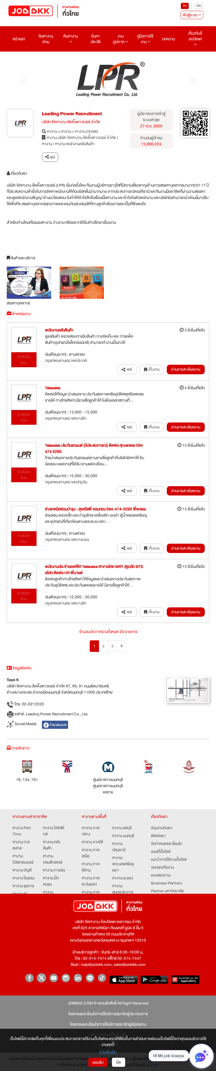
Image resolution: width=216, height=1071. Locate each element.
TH (185, 5)
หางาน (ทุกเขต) (86, 131)
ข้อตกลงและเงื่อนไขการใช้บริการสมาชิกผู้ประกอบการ (108, 1014)
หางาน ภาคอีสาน (91, 867)
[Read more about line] (89, 978)
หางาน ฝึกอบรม (51, 881)
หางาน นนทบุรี (123, 836)
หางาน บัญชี (22, 870)
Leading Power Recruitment (72, 114)
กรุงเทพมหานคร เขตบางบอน (67, 539)
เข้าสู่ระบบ (190, 15)
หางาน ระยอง (122, 878)
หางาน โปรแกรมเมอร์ (23, 859)
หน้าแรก (19, 39)
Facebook (58, 724)
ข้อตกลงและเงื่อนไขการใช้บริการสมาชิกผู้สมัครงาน (108, 1024)
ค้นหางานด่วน (46, 39)
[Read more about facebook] (29, 978)
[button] (22, 78)
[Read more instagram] (65, 978)
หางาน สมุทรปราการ (122, 889)
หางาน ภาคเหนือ (91, 853)
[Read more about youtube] (53, 978)
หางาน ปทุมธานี (118, 846)
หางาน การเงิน (54, 870)
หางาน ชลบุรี (122, 828)
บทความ (168, 39)
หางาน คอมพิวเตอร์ (52, 859)
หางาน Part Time (22, 831)
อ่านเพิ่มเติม (108, 1052)
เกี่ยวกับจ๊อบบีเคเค (195, 36)
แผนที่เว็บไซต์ (161, 851)
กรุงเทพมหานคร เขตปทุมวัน (66, 482)
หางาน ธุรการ (23, 886)
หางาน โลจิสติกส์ (53, 831)
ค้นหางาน (70, 36)
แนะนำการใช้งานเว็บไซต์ (169, 859)
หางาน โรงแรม (23, 878)
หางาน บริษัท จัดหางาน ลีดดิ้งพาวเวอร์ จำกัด (81, 137)
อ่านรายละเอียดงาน (185, 369)
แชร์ (52, 157)
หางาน (52, 131)
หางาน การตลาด (21, 845)
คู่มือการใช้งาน (145, 39)
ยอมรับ (98, 1062)
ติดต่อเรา (158, 836)
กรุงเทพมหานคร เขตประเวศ (66, 360)
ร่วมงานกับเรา (161, 828)
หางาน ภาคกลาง (91, 831)
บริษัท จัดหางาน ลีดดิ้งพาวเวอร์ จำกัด (71, 122)
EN (199, 5)
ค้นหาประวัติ (96, 39)
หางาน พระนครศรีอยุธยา (123, 864)
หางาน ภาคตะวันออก (91, 881)
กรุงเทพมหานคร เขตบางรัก (65, 418)
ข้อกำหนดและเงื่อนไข (166, 843)
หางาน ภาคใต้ (92, 842)
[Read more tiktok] (102, 978)
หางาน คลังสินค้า (51, 845)
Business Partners (166, 883)
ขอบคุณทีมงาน (162, 867)
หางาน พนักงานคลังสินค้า (74, 144)
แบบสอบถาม (160, 875)
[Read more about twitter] (41, 978)
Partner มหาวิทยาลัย (167, 891)
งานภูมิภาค (119, 39)
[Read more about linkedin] (77, 978)
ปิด (118, 1062)
